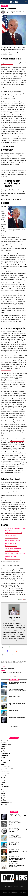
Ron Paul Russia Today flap (12, 551)
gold (15, 661)
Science (3, 795)
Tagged (3, 799)
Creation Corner (5, 755)
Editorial (3, 757)
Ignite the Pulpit (5, 773)
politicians (22, 662)
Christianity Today (6, 744)
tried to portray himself (20, 373)
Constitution (4, 752)
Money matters (5, 786)
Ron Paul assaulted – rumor (12, 540)
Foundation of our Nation (7, 768)
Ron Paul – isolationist (11, 556)
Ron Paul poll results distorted (13, 533)
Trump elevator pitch (6, 802)
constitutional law (7, 661)
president (4, 664)
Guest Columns (5, 770)
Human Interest (5, 771)
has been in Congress (7, 64)
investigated (10, 116)
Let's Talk (3, 780)
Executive (3, 762)
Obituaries (4, 790)
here (12, 277)
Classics (3, 748)
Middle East (9, 662)
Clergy (3, 750)
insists (13, 417)
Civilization (4, 746)
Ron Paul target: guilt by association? (15, 553)
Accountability (5, 741)
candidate (13, 660)
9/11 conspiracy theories (11, 538)
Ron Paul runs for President (12, 559)
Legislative (4, 779)
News (2, 788)
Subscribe (16, 886)
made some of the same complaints (15, 357)
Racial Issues (4, 791)
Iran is (3, 384)
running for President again (8, 98)
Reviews (3, 793)
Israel (3, 662)
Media (2, 784)
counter (16, 297)
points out (21, 337)
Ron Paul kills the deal (11, 543)
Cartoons (3, 742)
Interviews (3, 775)
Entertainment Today (6, 761)
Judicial (3, 777)
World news (4, 804)
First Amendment (5, 766)
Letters (3, 782)
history (19, 661)
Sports (3, 797)
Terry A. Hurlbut (10, 12)
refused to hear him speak (17, 441)
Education (3, 759)
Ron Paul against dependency (13, 548)
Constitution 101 (5, 753)
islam (24, 661)
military (16, 662)
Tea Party (3, 800)
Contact (21, 886)
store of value (12, 664)
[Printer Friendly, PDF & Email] (22, 599)
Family (2, 764)
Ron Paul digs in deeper (11, 535)
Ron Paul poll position (11, 546)
